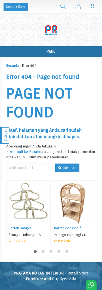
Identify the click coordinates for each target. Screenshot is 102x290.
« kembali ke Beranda (24, 151)
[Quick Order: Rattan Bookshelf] (92, 220)
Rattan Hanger (20, 228)
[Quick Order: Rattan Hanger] (47, 220)
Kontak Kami (16, 7)
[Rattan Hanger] (28, 202)
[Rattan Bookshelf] (74, 202)
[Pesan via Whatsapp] (78, 7)
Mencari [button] (69, 167)
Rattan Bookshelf (67, 228)
